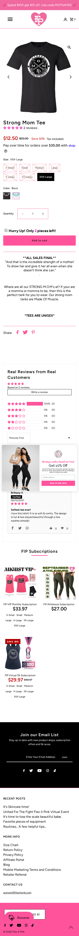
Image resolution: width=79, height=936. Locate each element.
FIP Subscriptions (39, 551)
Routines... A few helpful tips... (24, 826)
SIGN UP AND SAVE (58, 483)
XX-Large (27, 176)
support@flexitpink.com (17, 892)
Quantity (8, 213)
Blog (6, 865)
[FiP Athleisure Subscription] (59, 583)
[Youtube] (39, 771)
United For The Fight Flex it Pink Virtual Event (36, 812)
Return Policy (12, 850)
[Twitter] (31, 771)
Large (54, 167)
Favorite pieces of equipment (24, 821)
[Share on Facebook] (17, 332)
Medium (39, 167)
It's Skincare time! (16, 807)
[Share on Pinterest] (33, 332)
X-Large (10, 176)
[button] (13, 128)
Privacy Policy (13, 855)
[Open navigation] (10, 19)
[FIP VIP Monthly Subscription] (20, 583)
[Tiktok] (55, 771)
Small (24, 167)
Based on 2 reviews (18, 387)
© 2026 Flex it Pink (14, 931)
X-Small (10, 167)
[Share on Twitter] (25, 332)
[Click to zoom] (69, 47)
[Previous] (8, 76)
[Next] (70, 76)
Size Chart (10, 845)
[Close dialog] (75, 446)
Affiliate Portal (13, 860)
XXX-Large (46, 176)
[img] (39, 504)
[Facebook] (24, 771)
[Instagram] (47, 771)
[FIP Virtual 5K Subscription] (20, 654)
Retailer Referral (15, 874)
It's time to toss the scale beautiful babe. (32, 817)
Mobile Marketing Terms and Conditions (32, 870)
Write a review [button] (39, 392)
